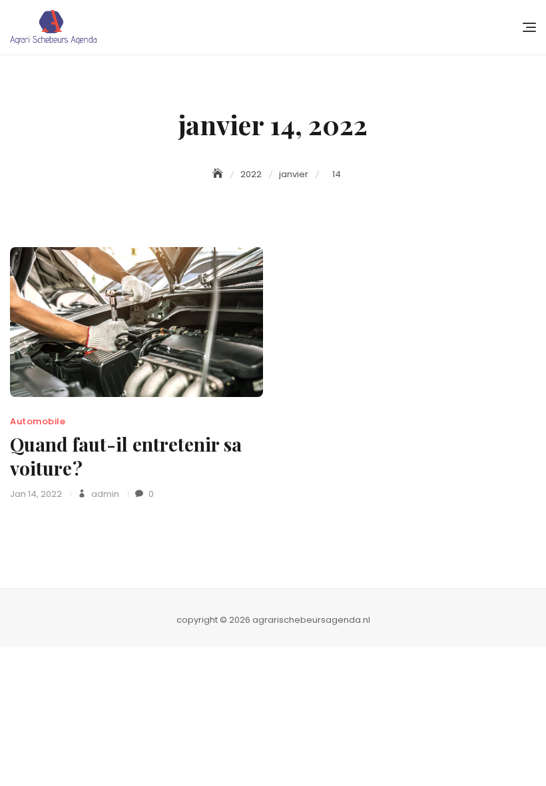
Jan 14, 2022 (36, 494)
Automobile (37, 421)
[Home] (219, 174)
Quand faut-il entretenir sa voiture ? (126, 456)
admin (104, 494)
